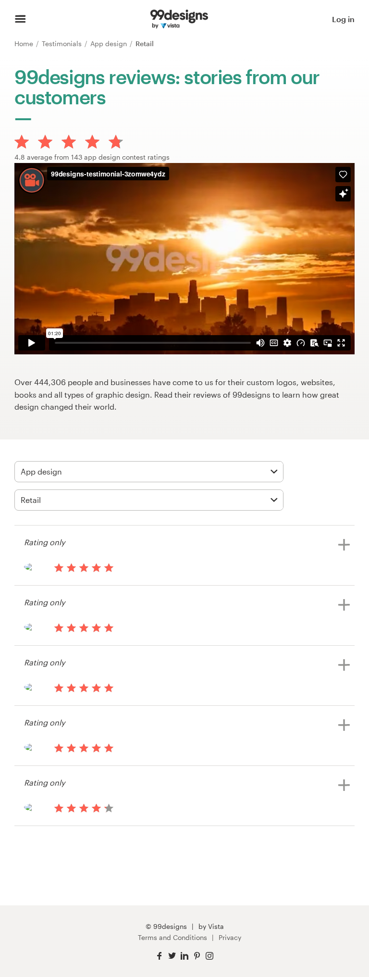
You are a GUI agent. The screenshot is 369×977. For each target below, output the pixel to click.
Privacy (230, 937)
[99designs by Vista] (179, 19)
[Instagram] (209, 956)
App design (109, 43)
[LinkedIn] (184, 956)
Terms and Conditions (172, 937)
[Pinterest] (197, 956)
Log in (343, 19)
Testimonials (63, 43)
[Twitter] (172, 956)
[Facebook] (159, 956)
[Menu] (20, 19)
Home (24, 43)
